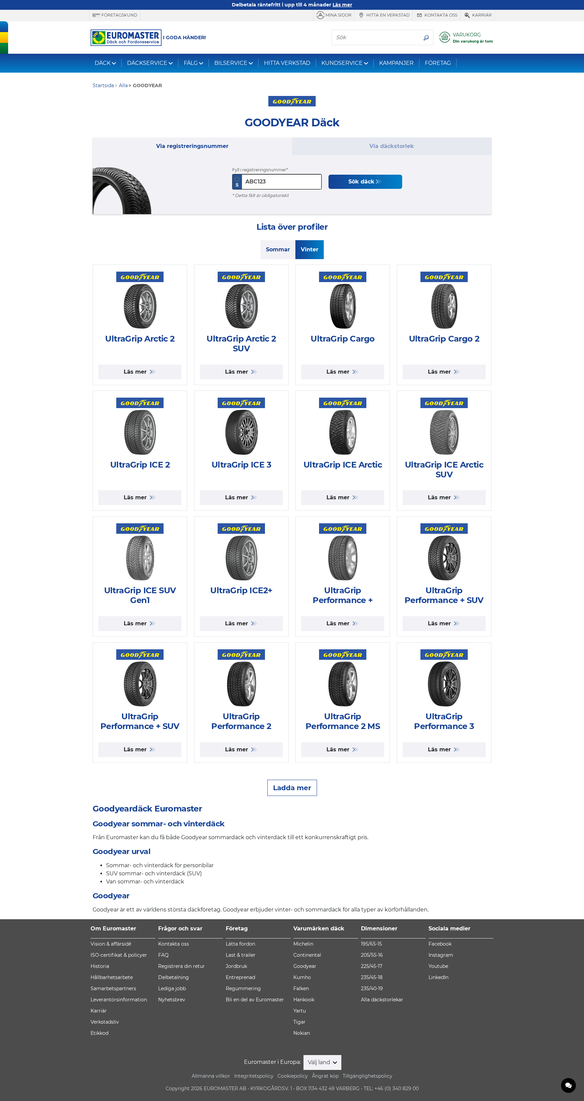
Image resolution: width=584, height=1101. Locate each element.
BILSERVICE (230, 63)
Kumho (302, 977)
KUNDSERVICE (342, 63)
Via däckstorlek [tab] (391, 146)
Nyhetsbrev (171, 1000)
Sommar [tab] (278, 249)
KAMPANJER (396, 63)
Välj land (320, 1062)
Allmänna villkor (211, 1076)
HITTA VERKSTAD (287, 63)
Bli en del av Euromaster (255, 1000)
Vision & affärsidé (111, 944)
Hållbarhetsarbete (112, 977)
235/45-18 (372, 977)
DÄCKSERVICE (147, 63)
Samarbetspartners (113, 988)
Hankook (303, 1000)
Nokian (301, 1033)
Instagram (441, 955)
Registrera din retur (181, 966)
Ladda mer (292, 788)
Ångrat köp (325, 1076)
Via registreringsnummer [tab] (192, 146)
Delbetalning (173, 977)
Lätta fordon (240, 944)
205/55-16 (372, 955)
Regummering (243, 988)
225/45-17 (371, 966)
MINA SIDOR (337, 15)
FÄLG (191, 63)
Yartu (299, 1011)
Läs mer (136, 372)
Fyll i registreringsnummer (259, 169)
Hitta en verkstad (387, 15)
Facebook (440, 944)
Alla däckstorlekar (382, 1000)
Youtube (438, 966)
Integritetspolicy (253, 1076)
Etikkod (99, 1033)
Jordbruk (236, 966)
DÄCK (103, 63)
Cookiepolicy (292, 1076)
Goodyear (304, 966)
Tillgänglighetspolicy (367, 1076)
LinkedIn (438, 977)
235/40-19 (372, 988)
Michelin (303, 944)
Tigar (299, 1022)
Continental (307, 955)
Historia (100, 966)
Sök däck (361, 181)
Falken (301, 988)
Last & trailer (241, 955)
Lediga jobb (172, 988)
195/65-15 (371, 944)
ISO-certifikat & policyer (119, 955)
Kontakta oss (440, 15)
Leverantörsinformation (119, 1000)
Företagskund (118, 15)
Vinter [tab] (309, 249)
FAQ (163, 955)
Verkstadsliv (105, 1022)
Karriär (481, 15)
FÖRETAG (438, 63)
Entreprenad (240, 977)
